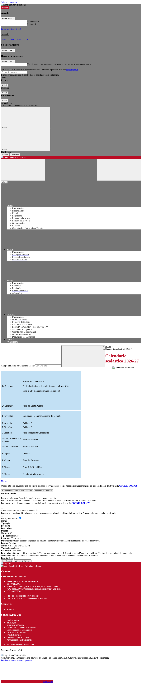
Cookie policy (13, 620)
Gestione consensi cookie (18, 637)
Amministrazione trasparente (19, 640)
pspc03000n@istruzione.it (35, 586)
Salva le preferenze (22, 561)
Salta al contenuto (9, 2)
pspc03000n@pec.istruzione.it (36, 589)
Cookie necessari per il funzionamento (18, 510)
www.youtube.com (9, 518)
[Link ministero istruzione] (13, 5)
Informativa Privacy (15, 625)
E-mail (30, 64)
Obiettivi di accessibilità (17, 632)
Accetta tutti (43, 491)
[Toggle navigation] (23, 170)
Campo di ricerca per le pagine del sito (18, 366)
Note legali (11, 622)
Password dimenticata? (11, 29)
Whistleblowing (14, 635)
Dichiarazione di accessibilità (19, 630)
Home (108, 346)
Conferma (15, 155)
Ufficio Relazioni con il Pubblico (21, 627)
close (4, 182)
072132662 (16, 584)
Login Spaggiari (72, 70)
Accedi (5, 7)
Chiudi (4, 85)
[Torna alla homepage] (71, 157)
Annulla (5, 155)
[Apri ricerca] (119, 170)
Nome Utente (33, 21)
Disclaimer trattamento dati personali (17, 660)
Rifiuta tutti (23, 491)
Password (31, 24)
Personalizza (7, 491)
